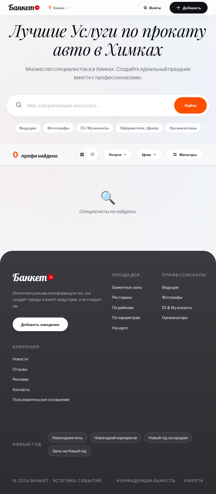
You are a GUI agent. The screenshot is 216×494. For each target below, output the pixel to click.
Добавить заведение (40, 324)
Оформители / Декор (139, 127)
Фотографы (58, 127)
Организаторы (183, 127)
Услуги (115, 154)
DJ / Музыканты (95, 127)
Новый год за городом (168, 437)
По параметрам (126, 317)
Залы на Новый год (69, 450)
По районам (122, 307)
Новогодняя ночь (67, 437)
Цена (146, 154)
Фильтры (188, 154)
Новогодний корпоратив (115, 437)
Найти (190, 105)
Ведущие (27, 127)
